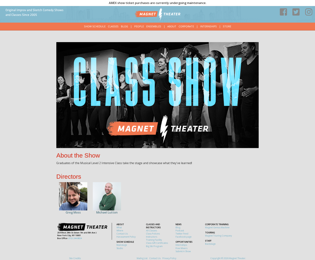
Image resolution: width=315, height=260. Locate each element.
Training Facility (154, 239)
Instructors (151, 236)
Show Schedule (95, 26)
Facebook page (184, 236)
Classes (113, 26)
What (119, 227)
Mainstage (121, 245)
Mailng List (142, 258)
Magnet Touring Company (218, 235)
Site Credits (75, 258)
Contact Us (122, 233)
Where (119, 230)
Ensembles (153, 26)
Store (227, 26)
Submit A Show (183, 251)
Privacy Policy (169, 258)
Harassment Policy (126, 236)
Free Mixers (181, 248)
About (171, 26)
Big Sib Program (154, 246)
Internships (208, 26)
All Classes (151, 230)
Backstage (210, 243)
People (139, 26)
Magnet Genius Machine (217, 227)
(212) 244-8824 (75, 238)
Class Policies (153, 233)
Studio (119, 248)
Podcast (180, 230)
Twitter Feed (182, 233)
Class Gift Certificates (157, 243)
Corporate (186, 26)
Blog (124, 26)
